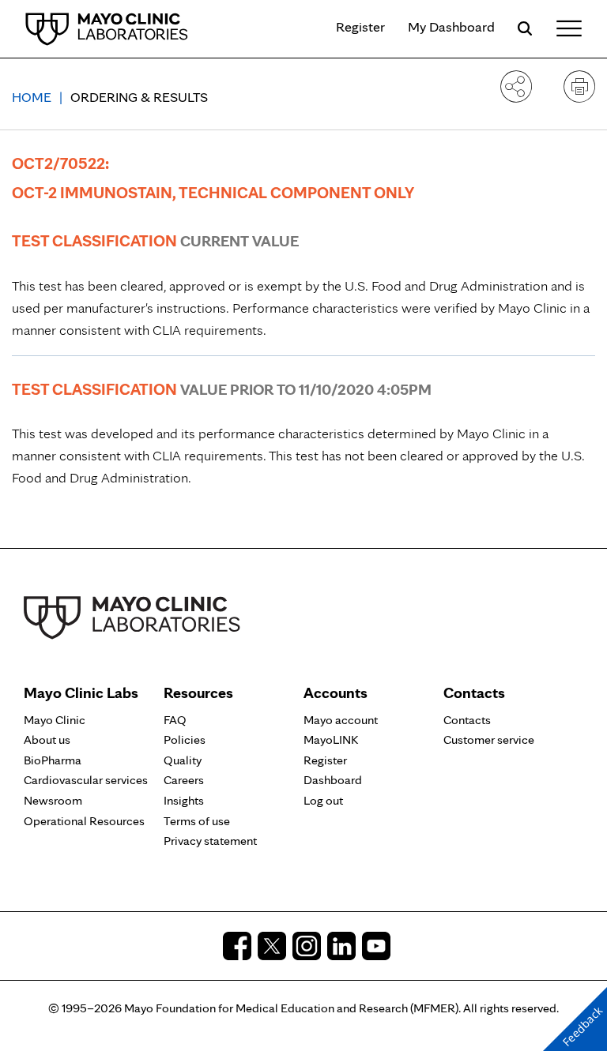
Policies (184, 739)
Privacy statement (210, 840)
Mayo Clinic (54, 719)
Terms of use (197, 820)
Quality (183, 760)
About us (47, 739)
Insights (184, 800)
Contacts (467, 719)
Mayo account (341, 719)
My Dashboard (451, 26)
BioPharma (52, 760)
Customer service (488, 739)
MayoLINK (331, 739)
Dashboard (333, 779)
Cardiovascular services (86, 779)
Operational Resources (84, 820)
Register (360, 26)
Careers (184, 779)
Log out (323, 800)
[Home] (107, 28)
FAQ (175, 719)
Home (31, 96)
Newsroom (53, 800)
